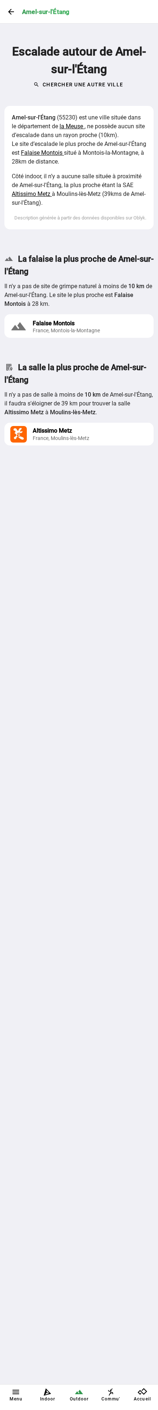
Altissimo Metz (32, 193)
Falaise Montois (42, 152)
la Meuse (72, 126)
